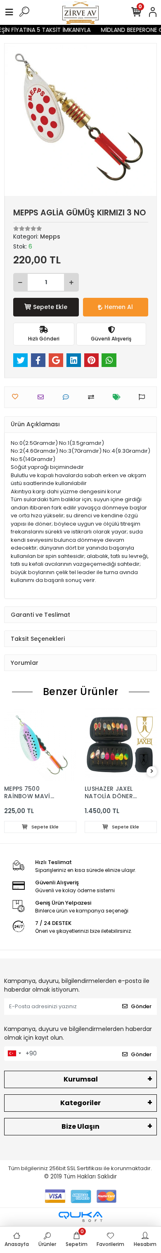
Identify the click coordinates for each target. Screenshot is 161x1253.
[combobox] (14, 1054)
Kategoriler (80, 1103)
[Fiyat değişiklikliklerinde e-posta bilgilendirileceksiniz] (119, 397)
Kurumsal (81, 1079)
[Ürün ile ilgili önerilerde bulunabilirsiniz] (144, 397)
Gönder (141, 1006)
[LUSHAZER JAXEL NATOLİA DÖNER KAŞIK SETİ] (121, 744)
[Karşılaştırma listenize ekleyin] (93, 397)
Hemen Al (118, 307)
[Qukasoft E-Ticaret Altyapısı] (80, 1217)
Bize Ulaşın (80, 1126)
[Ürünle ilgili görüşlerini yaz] (68, 397)
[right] (152, 771)
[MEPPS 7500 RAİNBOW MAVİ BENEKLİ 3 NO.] (40, 744)
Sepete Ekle (50, 307)
